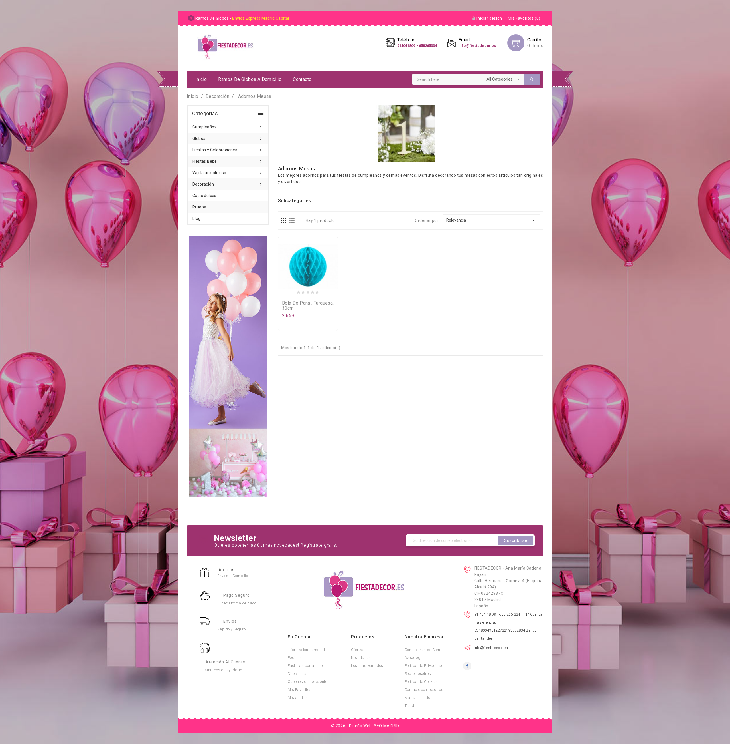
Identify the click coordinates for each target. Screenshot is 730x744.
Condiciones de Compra (426, 650)
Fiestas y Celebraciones (227, 150)
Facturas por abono (305, 665)
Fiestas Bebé (227, 161)
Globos (227, 138)
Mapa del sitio (417, 697)
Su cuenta (299, 637)
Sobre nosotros (418, 673)
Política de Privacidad (424, 665)
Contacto (302, 79)
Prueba (199, 207)
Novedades (361, 657)
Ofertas (357, 650)
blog (196, 218)
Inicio (201, 79)
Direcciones (298, 673)
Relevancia (491, 220)
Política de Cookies (421, 681)
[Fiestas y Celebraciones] (228, 366)
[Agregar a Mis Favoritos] (308, 291)
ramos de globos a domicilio (249, 79)
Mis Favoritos (300, 689)
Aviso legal (414, 657)
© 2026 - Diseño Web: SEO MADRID (365, 725)
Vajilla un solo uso (227, 172)
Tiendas (412, 705)
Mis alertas (298, 697)
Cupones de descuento (307, 681)
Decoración (227, 184)
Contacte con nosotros (424, 689)
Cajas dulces (204, 195)
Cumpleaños (227, 127)
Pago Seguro (236, 595)
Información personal (306, 650)
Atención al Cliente (225, 662)
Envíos (230, 621)
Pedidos (295, 657)
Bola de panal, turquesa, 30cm (308, 305)
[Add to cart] (296, 291)
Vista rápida (319, 291)
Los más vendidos (367, 665)
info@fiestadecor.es (491, 648)
